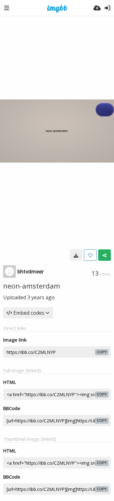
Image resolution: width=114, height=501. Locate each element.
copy (102, 352)
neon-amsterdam (31, 285)
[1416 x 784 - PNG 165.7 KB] (76, 255)
